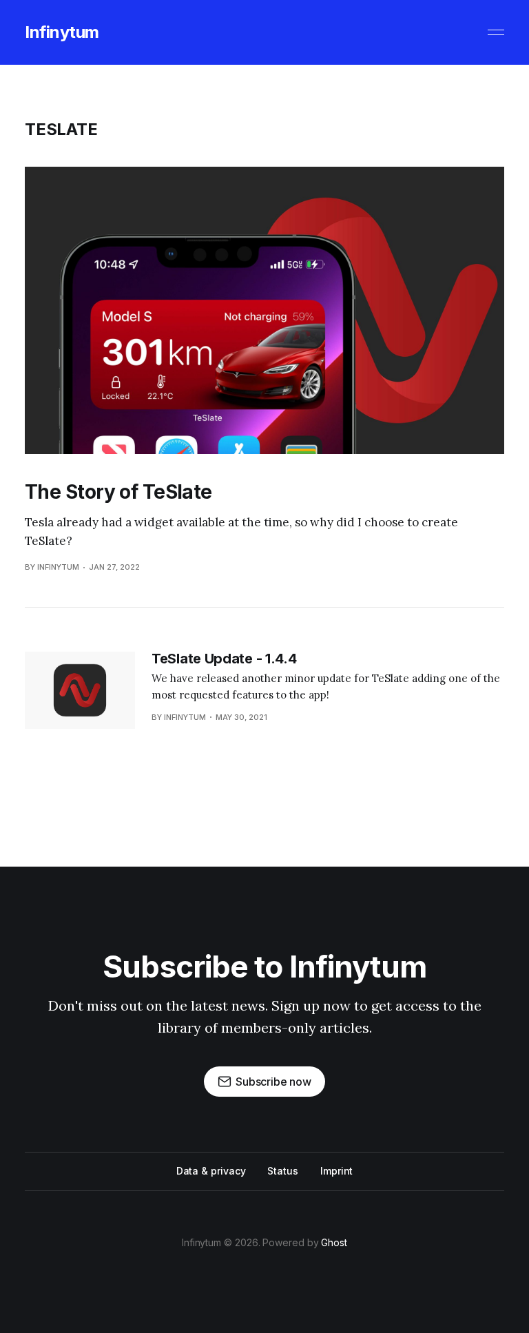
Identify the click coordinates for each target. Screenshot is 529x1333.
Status (282, 1171)
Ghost (334, 1242)
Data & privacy (211, 1171)
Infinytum (62, 32)
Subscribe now (273, 1081)
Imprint (336, 1171)
